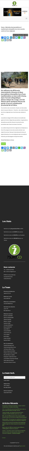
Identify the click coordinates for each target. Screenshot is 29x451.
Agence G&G (22, 445)
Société (3, 143)
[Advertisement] (14, 56)
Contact (4, 437)
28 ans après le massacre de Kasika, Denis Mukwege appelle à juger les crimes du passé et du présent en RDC (13, 424)
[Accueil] (14, 3)
